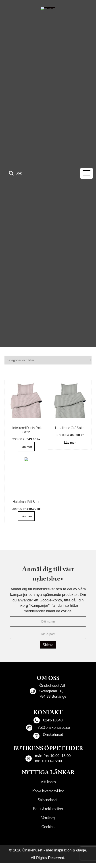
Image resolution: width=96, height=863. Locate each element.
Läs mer (26, 447)
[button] (15, 173)
